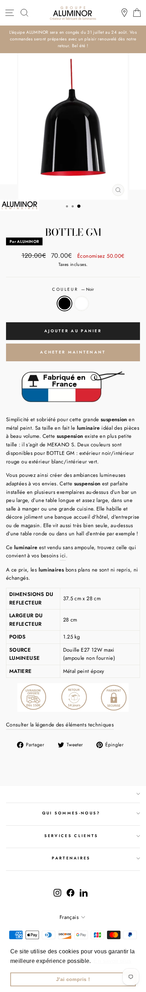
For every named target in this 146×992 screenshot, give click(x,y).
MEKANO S (60, 444)
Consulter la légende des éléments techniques (60, 725)
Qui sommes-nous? (71, 813)
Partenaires (71, 858)
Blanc (81, 303)
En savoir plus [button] (112, 961)
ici (63, 555)
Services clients (71, 835)
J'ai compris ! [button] (73, 979)
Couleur (73, 289)
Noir (64, 303)
